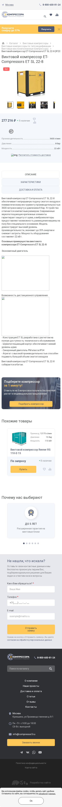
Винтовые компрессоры (35, 43)
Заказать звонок (31, 742)
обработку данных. (47, 794)
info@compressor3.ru (24, 734)
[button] (24, 543)
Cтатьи (31, 696)
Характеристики (31, 182)
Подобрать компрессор (31, 404)
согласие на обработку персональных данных (29, 640)
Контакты (31, 706)
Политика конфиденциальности (31, 763)
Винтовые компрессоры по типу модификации (26, 46)
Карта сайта (31, 768)
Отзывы (31, 701)
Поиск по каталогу (19, 668)
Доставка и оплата (30, 189)
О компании (31, 680)
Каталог (13, 43)
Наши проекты (31, 686)
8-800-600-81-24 (51, 5)
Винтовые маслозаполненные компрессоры (25, 48)
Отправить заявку (31, 629)
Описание (30, 174)
